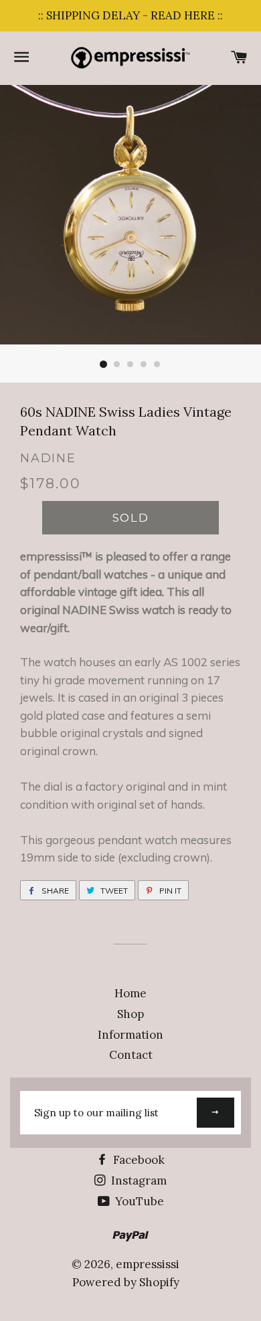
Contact (131, 1054)
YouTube (138, 1201)
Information (130, 1034)
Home (130, 993)
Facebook (137, 1159)
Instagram (137, 1180)
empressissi (147, 1264)
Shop (130, 1014)
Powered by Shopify (125, 1282)
